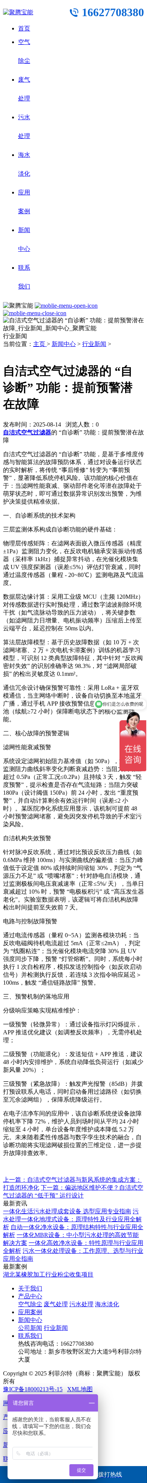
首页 (24, 28)
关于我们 (30, 1288)
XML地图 (80, 1389)
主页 (40, 344)
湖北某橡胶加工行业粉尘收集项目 (48, 1274)
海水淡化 (107, 1304)
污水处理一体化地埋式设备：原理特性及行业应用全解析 (72, 1219)
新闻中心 (64, 344)
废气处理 (56, 1304)
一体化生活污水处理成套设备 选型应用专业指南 (67, 1211)
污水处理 (81, 1304)
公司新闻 (30, 1328)
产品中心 (30, 1296)
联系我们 (30, 1336)
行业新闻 (94, 344)
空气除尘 (30, 1304)
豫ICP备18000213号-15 (33, 1389)
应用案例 (30, 1312)
